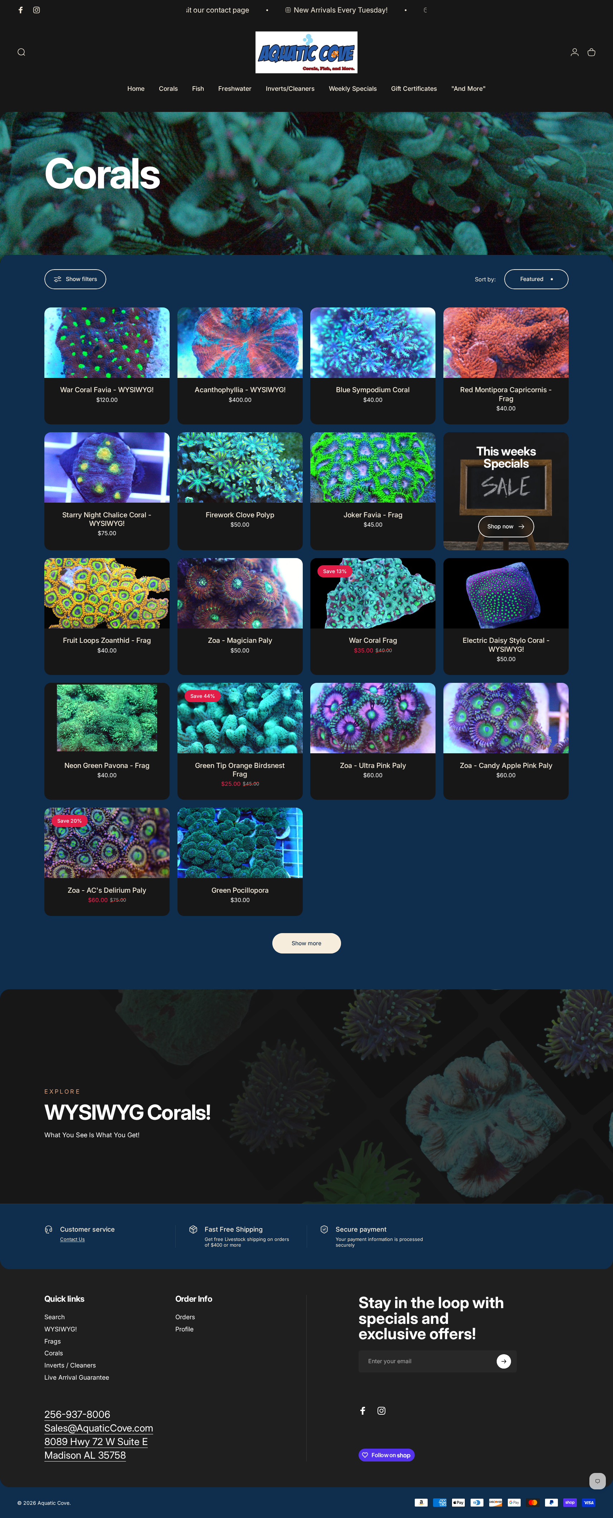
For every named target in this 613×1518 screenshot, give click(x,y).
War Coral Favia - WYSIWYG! (107, 389)
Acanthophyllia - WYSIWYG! (240, 389)
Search (54, 1317)
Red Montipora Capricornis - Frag (506, 394)
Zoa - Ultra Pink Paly (373, 765)
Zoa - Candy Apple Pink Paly (506, 765)
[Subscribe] (504, 1361)
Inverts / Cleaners (70, 1365)
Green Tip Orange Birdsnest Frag (240, 769)
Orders (185, 1317)
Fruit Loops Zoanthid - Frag (107, 640)
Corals (53, 1353)
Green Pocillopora (240, 890)
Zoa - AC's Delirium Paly (107, 890)
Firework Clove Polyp (240, 515)
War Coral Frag (373, 640)
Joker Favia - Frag (373, 515)
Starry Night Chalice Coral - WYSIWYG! (106, 519)
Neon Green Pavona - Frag (107, 765)
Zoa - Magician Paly (240, 640)
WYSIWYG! (60, 1329)
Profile (184, 1329)
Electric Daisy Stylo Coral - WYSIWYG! (506, 644)
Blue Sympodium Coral (373, 389)
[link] (96, 1442)
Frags (52, 1341)
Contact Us (72, 1239)
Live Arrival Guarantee (76, 1377)
